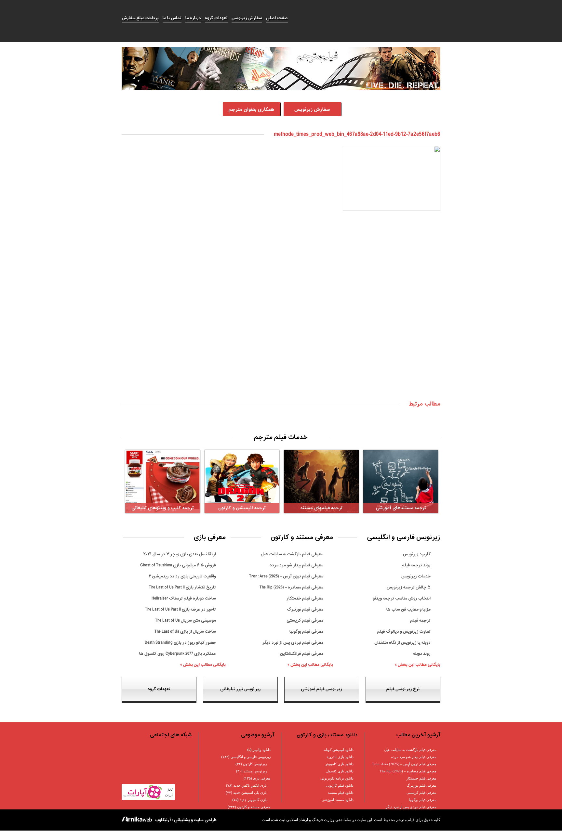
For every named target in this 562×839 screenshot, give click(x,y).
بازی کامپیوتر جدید (253, 800)
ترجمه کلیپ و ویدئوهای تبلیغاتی (162, 508)
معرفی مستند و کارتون (254, 807)
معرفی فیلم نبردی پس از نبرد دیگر (292, 643)
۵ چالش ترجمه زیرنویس (409, 587)
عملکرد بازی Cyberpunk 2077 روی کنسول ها (177, 654)
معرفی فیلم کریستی (305, 620)
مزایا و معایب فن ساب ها (408, 609)
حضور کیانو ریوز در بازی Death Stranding (180, 643)
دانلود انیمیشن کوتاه (339, 750)
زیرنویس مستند (255, 771)
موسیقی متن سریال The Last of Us (185, 620)
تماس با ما (172, 18)
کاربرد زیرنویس (417, 554)
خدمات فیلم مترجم (281, 437)
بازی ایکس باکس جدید (250, 785)
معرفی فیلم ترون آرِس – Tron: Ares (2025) (286, 576)
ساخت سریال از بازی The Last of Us (185, 631)
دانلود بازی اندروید (340, 757)
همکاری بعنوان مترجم (251, 109)
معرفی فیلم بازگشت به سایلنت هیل (292, 554)
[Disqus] (281, 312)
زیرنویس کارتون (255, 764)
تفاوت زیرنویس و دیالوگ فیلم (404, 631)
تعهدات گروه (216, 18)
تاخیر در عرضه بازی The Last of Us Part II (180, 609)
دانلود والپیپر (262, 750)
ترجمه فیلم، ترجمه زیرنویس (367, 18)
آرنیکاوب (163, 820)
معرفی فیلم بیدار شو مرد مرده (296, 565)
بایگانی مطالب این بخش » (417, 665)
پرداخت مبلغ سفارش (140, 18)
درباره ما (193, 18)
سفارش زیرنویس (247, 18)
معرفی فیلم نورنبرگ (305, 609)
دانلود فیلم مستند (341, 792)
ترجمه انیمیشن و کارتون (242, 508)
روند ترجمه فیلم (416, 565)
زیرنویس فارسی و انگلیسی (251, 757)
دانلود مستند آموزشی (338, 800)
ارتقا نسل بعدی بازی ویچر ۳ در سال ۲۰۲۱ (179, 554)
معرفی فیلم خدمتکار (305, 598)
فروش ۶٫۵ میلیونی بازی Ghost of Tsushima (178, 565)
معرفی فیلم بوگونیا (306, 631)
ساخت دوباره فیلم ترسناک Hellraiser (184, 598)
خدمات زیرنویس (416, 576)
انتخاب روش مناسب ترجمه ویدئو (402, 598)
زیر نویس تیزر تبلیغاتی (240, 689)
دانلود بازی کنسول (340, 771)
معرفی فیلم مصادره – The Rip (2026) (291, 587)
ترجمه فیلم (420, 620)
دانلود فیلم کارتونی (340, 785)
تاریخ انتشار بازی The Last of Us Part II (182, 587)
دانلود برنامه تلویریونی (337, 778)
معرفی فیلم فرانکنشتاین (301, 654)
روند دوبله (422, 654)
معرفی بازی (262, 778)
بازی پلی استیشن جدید (250, 792)
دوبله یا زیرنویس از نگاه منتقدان (402, 643)
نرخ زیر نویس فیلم (403, 689)
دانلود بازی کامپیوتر (339, 764)
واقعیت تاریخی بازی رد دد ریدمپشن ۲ (182, 576)
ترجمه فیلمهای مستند (321, 508)
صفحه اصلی (277, 18)
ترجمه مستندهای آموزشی (401, 508)
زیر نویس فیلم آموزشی (321, 689)
